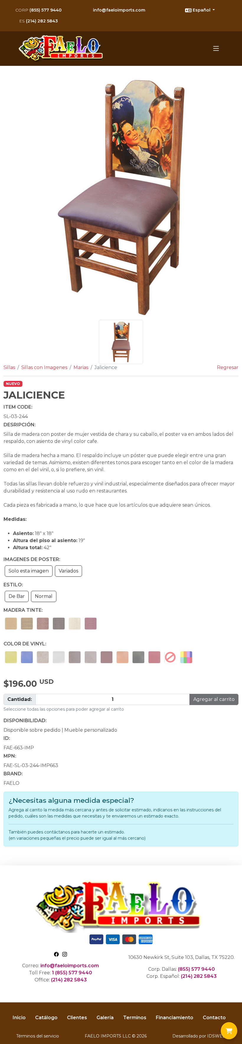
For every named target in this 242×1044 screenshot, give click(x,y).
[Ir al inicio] (62, 48)
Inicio (19, 1017)
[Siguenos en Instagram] (64, 954)
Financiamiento (174, 1017)
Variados (68, 571)
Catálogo (46, 1017)
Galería (105, 1017)
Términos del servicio (37, 1036)
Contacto (214, 1017)
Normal (44, 596)
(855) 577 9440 (38, 10)
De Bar (17, 596)
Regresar (227, 367)
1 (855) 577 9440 (72, 973)
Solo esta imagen (29, 571)
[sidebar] (216, 48)
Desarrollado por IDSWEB (199, 1036)
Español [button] (202, 10)
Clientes (77, 1017)
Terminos (134, 1017)
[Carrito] (229, 1030)
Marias (80, 367)
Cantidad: (19, 699)
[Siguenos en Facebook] (56, 954)
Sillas (9, 367)
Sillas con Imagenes (44, 367)
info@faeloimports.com (119, 10)
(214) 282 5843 (38, 21)
